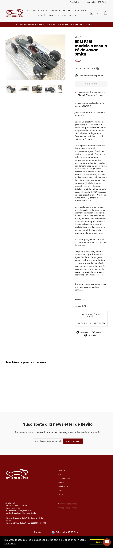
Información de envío (91, 315)
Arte (44, 10)
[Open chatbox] (107, 542)
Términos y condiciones (67, 503)
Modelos (33, 10)
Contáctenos (46, 15)
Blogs (62, 15)
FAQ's (72, 15)
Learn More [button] (10, 543)
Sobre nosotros (61, 10)
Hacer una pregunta (91, 323)
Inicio (77, 37)
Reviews (80, 10)
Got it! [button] (99, 542)
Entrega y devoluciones (67, 507)
